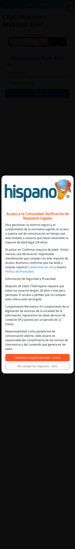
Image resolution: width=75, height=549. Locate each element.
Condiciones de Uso (41, 267)
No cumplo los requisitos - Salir (37, 366)
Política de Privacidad (19, 271)
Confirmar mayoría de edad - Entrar (37, 357)
